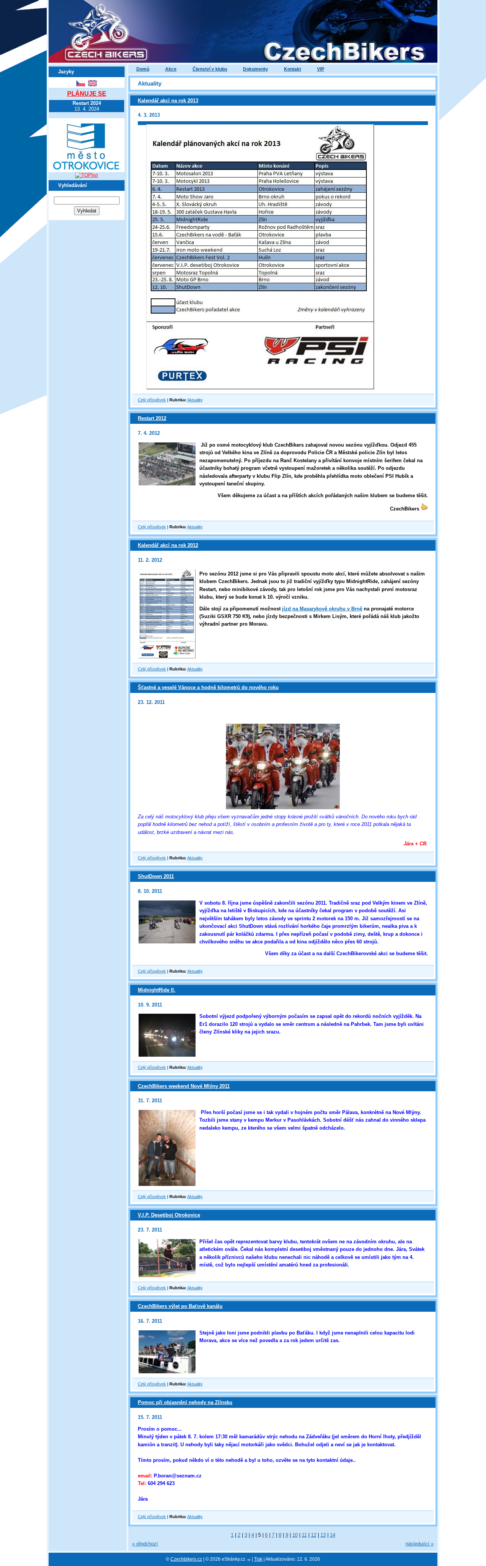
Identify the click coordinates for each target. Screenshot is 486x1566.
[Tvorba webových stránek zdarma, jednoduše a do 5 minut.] (249, 1559)
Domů (142, 69)
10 (295, 1535)
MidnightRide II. (156, 990)
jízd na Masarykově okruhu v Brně (322, 609)
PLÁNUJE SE (86, 93)
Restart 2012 (152, 418)
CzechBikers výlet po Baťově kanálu (180, 1306)
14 (332, 1535)
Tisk (258, 1559)
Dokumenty (255, 69)
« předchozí (145, 1544)
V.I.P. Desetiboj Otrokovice (169, 1215)
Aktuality (195, 400)
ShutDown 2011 (156, 876)
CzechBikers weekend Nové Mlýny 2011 (184, 1086)
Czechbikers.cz (186, 1559)
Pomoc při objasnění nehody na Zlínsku (185, 1402)
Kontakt (292, 69)
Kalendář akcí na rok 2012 (168, 545)
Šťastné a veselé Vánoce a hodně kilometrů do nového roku (208, 687)
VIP (320, 69)
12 (313, 1535)
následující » (420, 1544)
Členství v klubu (210, 69)
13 (323, 1535)
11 (304, 1535)
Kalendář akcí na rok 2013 (168, 100)
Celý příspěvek (152, 400)
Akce (171, 69)
